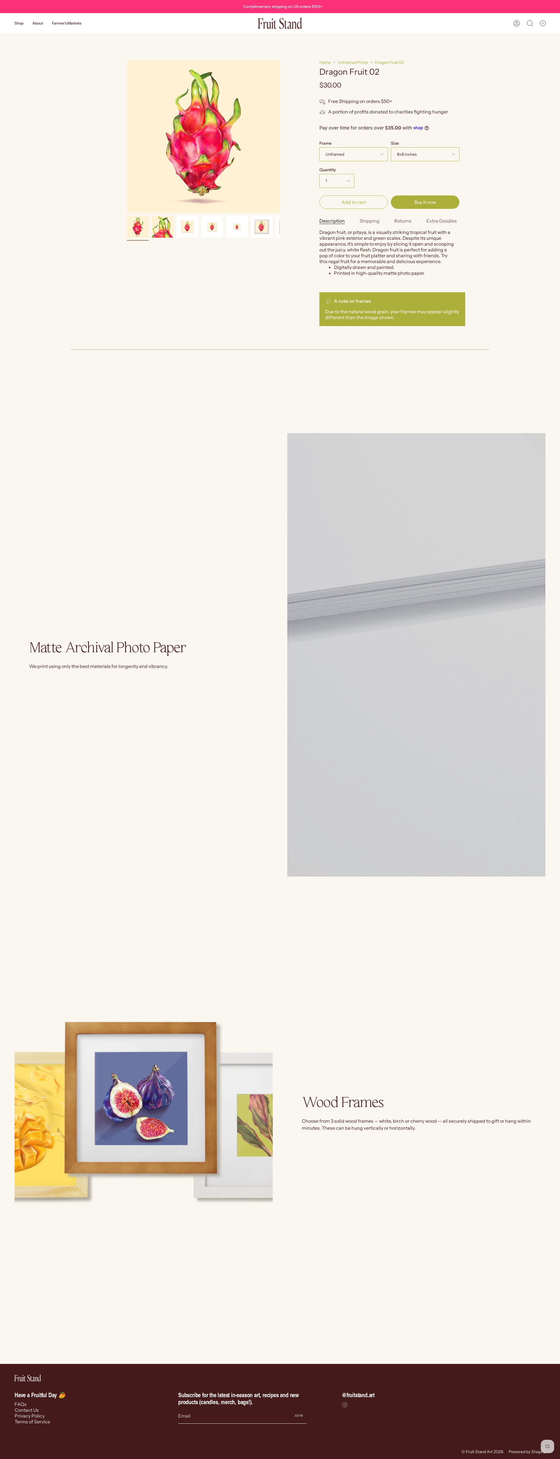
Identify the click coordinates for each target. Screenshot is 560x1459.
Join (298, 1415)
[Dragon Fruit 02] (138, 227)
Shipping (369, 221)
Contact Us (27, 1410)
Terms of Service (32, 1422)
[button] (19, 23)
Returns (403, 221)
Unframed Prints (353, 62)
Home (325, 62)
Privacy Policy (30, 1416)
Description (332, 221)
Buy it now (425, 202)
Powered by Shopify (527, 1451)
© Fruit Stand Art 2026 (482, 1451)
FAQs (21, 1404)
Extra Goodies (441, 221)
